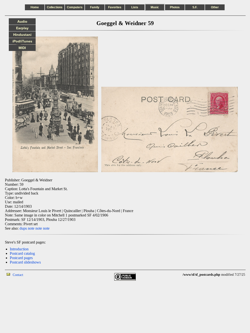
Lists (134, 7)
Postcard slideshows (25, 262)
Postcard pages (21, 258)
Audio (22, 21)
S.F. (194, 7)
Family (94, 7)
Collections (54, 7)
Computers (75, 7)
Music (155, 7)
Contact (18, 275)
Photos (175, 7)
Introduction (19, 249)
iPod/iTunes (22, 41)
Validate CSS (174, 274)
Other (215, 7)
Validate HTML (34, 274)
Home (35, 7)
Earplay (22, 28)
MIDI (22, 48)
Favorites (114, 7)
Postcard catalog (22, 253)
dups (23, 228)
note (31, 228)
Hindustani (22, 35)
